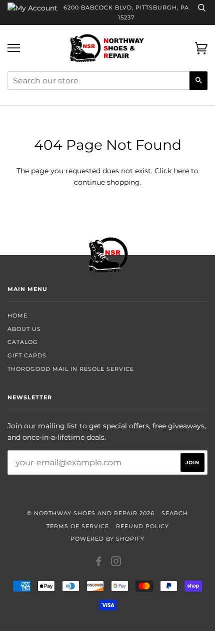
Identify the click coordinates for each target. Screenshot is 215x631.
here (181, 170)
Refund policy (142, 526)
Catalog (23, 341)
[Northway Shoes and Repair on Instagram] (116, 563)
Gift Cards (27, 355)
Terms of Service (77, 526)
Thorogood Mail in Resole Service (71, 368)
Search (175, 513)
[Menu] (14, 48)
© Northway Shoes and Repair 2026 (90, 513)
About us (24, 328)
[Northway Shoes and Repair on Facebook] (99, 563)
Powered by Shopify (107, 538)
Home (18, 315)
